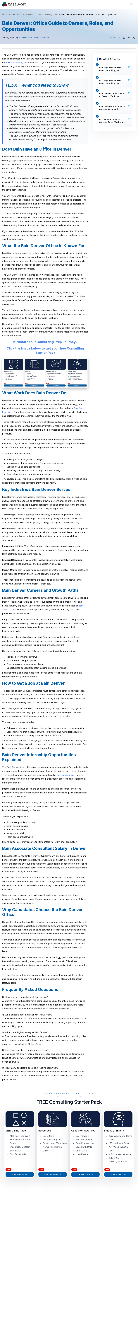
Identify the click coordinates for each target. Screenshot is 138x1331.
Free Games (18, 1174)
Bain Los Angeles (66, 775)
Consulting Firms (26, 14)
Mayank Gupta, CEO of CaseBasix (34, 37)
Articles (12, 14)
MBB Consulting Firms (47, 14)
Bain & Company (14, 62)
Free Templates (51, 1174)
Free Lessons (83, 1174)
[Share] (128, 67)
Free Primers (117, 1174)
